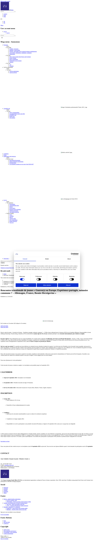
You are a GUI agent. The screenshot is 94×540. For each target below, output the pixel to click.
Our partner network (14, 212)
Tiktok (5, 492)
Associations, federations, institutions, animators (20, 52)
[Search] (15, 11)
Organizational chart (14, 205)
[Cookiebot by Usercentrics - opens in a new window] (72, 254)
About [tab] (69, 259)
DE (4, 22)
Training (11, 62)
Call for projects (13, 72)
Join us (11, 217)
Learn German (12, 58)
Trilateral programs (13, 210)
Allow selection (47, 285)
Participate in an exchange (15, 60)
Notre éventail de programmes (16, 161)
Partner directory (13, 221)
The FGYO (12, 267)
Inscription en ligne (5, 441)
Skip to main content (5, 1)
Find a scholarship (13, 59)
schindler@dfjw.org (9, 465)
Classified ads (7, 108)
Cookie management (8, 533)
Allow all (68, 285)
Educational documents (14, 160)
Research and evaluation (15, 209)
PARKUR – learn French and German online (16, 508)
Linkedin (6, 489)
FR (4, 21)
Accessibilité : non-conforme (10, 532)
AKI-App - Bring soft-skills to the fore (15, 504)
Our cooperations (13, 220)
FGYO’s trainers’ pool (11, 500)
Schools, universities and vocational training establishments (23, 51)
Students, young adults (14, 50)
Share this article (4, 327)
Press (5, 15)
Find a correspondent (14, 112)
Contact (5, 14)
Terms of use (6, 529)
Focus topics (12, 208)
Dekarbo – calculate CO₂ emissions (12, 507)
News (10, 214)
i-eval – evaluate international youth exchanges (17, 505)
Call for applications (14, 71)
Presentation (12, 204)
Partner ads (12, 116)
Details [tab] (47, 259)
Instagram (6, 487)
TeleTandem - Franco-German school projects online (18, 501)
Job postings (12, 117)
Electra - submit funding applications (12, 499)
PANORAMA (12, 163)
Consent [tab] (25, 259)
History (11, 206)
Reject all (26, 285)
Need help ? (6, 258)
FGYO (5, 200)
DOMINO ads (12, 115)
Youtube (5, 490)
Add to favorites (4, 325)
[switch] (39, 279)
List (10, 64)
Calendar (11, 216)
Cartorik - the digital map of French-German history (15, 503)
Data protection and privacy (10, 531)
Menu (2, 25)
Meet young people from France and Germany (20, 56)
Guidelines (6, 153)
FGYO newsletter (5, 514)
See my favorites (4, 538)
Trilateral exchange (5, 267)
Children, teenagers (13, 49)
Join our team (7, 522)
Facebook (6, 491)
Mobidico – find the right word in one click (16, 509)
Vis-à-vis (11, 222)
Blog (5, 16)
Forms (5, 155)
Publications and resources (10, 156)
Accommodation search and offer (17, 113)
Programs (6, 45)
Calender (11, 66)
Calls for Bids (12, 218)
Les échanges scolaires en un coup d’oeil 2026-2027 (21, 164)
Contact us (6, 523)
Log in (5, 31)
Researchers (12, 54)
